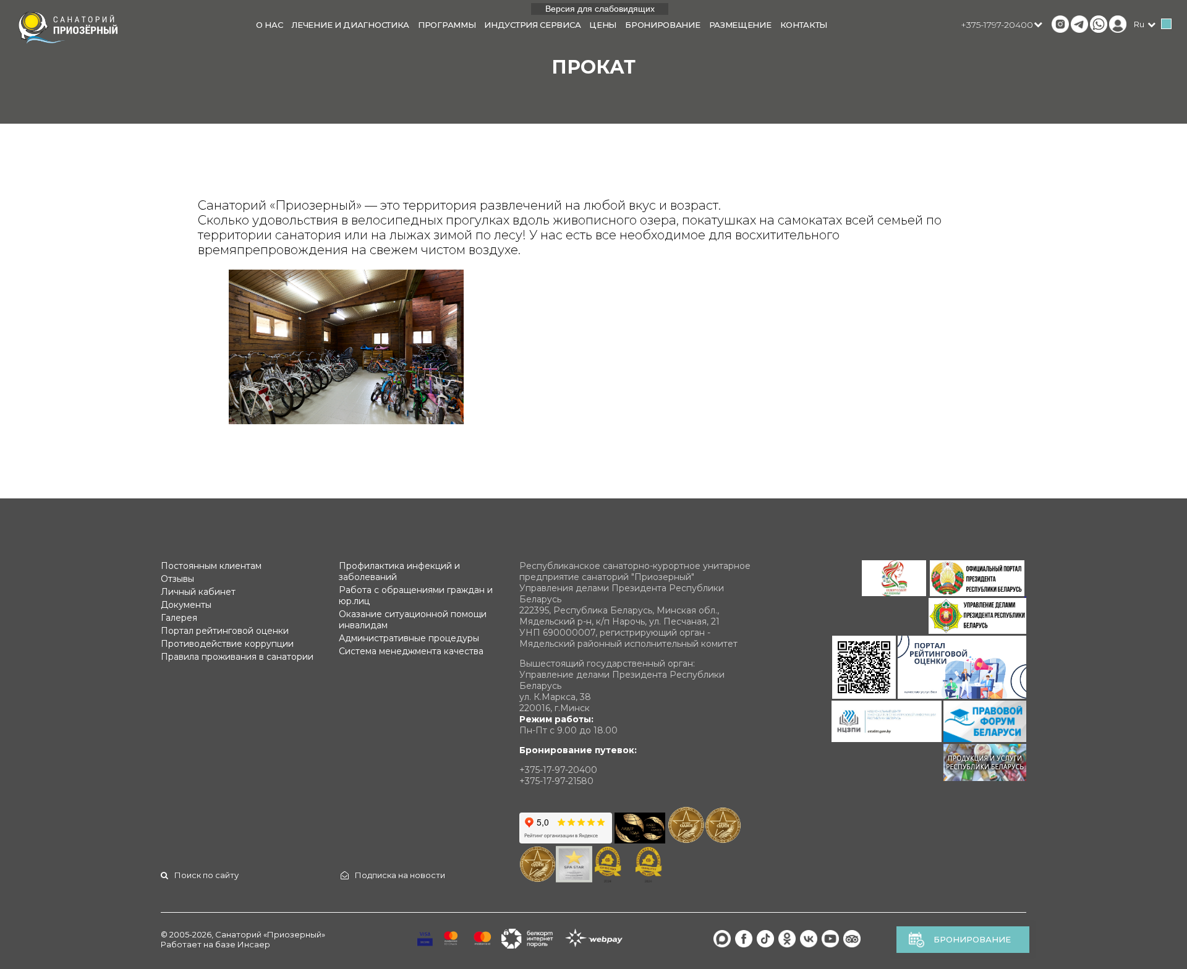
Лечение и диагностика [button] (350, 25)
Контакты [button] (804, 25)
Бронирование (972, 939)
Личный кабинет (198, 591)
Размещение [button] (740, 25)
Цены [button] (602, 25)
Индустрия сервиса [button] (532, 25)
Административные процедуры (409, 638)
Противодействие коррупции (227, 643)
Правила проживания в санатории (237, 656)
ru (1139, 24)
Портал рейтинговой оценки (225, 630)
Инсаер (253, 944)
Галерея (179, 617)
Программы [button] (446, 25)
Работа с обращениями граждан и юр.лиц (416, 595)
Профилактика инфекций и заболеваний (399, 571)
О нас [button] (269, 25)
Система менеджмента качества (411, 651)
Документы (186, 604)
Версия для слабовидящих (600, 9)
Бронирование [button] (662, 25)
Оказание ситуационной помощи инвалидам (413, 619)
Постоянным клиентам (211, 565)
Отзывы (177, 578)
